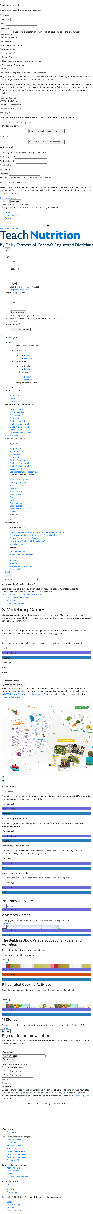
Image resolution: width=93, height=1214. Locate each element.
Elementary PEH (9, 49)
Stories (13, 497)
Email (2, 23)
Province (4, 173)
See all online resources (17, 1176)
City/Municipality (7, 165)
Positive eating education (21, 566)
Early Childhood (9, 37)
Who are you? (8, 1052)
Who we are (15, 395)
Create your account (20, 329)
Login (13, 283)
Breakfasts (14, 563)
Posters (13, 485)
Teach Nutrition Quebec (17, 597)
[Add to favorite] (4, 906)
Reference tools (17, 509)
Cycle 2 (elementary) (11, 104)
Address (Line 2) (7, 161)
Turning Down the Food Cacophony (26, 538)
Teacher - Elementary (12, 45)
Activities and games (19, 479)
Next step (15, 201)
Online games (16, 506)
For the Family (11, 435)
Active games (16, 503)
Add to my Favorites (15, 685)
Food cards (15, 500)
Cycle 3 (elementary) (11, 108)
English (27, 355)
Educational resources (17, 600)
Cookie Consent (14, 1210)
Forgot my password (19, 289)
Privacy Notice (11, 215)
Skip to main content (9, 228)
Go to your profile (8, 198)
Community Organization (13, 65)
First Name (5, 15)
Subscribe (7, 1086)
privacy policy (82, 1095)
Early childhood (17, 409)
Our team (14, 398)
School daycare (17, 412)
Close (46, 225)
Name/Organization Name (12, 152)
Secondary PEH (9, 53)
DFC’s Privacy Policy (13, 694)
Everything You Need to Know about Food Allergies (33, 535)
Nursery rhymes (17, 494)
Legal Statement (35, 694)
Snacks (13, 560)
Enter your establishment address (45, 131)
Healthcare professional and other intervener (22, 61)
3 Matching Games (15, 603)
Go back (5, 201)
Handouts (14, 488)
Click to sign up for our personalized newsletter (24, 72)
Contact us (15, 401)
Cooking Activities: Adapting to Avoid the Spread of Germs (37, 532)
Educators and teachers (20, 432)
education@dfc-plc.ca (12, 697)
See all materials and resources (24, 472)
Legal (7, 212)
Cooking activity (17, 552)
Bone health (15, 569)
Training (8, 572)
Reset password (18, 312)
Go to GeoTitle (8, 594)
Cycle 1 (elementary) (11, 101)
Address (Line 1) (7, 156)
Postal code (5, 169)
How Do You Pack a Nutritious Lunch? (27, 541)
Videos (13, 511)
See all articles (16, 544)
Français (28, 358)
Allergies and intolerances (21, 554)
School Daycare (9, 57)
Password (4, 28)
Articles (10, 1189)
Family (5, 69)
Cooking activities (18, 482)
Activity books (16, 491)
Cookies (8, 218)
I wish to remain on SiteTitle (28, 594)
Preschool (6, 41)
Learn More (11, 906)
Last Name (5, 19)
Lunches (13, 557)
